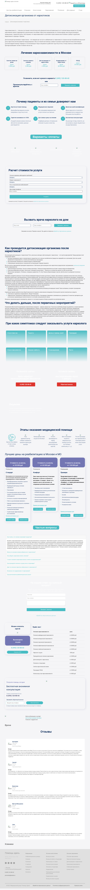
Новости (28, 869)
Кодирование (49, 869)
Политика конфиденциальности (61, 885)
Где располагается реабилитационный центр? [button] (19, 574)
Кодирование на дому (52, 876)
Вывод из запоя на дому (52, 878)
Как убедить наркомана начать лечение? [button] (18, 555)
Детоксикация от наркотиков (74, 861)
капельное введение (79, 265)
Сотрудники (29, 867)
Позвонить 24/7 (17, 652)
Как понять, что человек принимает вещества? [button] (19, 537)
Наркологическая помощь (73, 859)
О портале (28, 864)
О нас (81, 10)
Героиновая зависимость (73, 864)
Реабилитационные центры (33, 856)
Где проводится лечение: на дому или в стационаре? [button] (21, 563)
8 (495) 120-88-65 (62, 3)
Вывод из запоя (50, 856)
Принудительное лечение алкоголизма (53, 872)
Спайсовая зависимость (73, 867)
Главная (7, 21)
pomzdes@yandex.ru (10, 875)
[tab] (46, 537)
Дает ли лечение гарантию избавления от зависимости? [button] (22, 567)
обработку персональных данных (41, 201)
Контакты (28, 872)
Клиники (27, 10)
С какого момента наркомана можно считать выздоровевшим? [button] (24, 559)
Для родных (71, 10)
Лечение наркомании (72, 856)
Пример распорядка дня (12, 516)
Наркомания (49, 10)
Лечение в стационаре (52, 867)
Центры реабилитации (14, 10)
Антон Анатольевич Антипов (33, 718)
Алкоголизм (37, 10)
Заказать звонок (70, 85)
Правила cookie (78, 885)
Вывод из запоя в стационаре (54, 859)
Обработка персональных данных (41, 885)
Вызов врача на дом (79, 5)
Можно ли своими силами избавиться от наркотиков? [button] (21, 552)
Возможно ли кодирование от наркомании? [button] (18, 571)
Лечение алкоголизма (52, 864)
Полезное (61, 10)
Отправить (46, 196)
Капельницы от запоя (51, 861)
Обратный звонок (67, 384)
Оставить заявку (11, 519)
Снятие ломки (70, 869)
